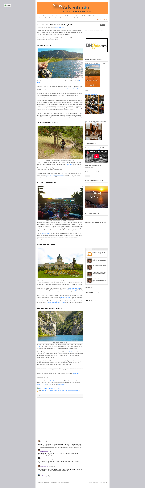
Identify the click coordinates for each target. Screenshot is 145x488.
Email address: (88, 171)
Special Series (75, 16)
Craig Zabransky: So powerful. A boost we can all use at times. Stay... (99, 259)
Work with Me (69, 17)
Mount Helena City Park (49, 392)
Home (40, 15)
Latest (99, 249)
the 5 (57, 392)
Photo (62, 27)
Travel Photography (60, 17)
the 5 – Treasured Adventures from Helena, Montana (55, 25)
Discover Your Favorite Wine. (91, 94)
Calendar (51, 17)
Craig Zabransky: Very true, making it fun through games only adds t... (99, 280)
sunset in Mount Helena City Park (54, 175)
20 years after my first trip (72, 88)
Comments (88, 249)
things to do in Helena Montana (70, 392)
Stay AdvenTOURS (86, 16)
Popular (94, 249)
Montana (41, 392)
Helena (70, 390)
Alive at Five (69, 164)
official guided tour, (65, 297)
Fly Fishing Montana (52, 390)
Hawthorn (39, 346)
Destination (58, 27)
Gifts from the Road (43, 17)
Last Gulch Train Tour (74, 288)
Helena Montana (76, 390)
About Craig (76, 18)
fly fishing (44, 390)
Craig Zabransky (42, 27)
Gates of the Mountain (62, 390)
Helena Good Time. (78, 373)
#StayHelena (61, 384)
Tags (103, 249)
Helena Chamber (51, 380)
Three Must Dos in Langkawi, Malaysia (45, 395)
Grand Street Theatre (74, 228)
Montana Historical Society (69, 290)
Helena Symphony (46, 233)
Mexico (48, 16)
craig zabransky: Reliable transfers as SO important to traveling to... (99, 266)
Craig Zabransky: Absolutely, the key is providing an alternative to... (99, 273)
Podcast (95, 15)
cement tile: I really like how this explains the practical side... (99, 253)
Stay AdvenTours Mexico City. (94, 149)
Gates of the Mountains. (71, 351)
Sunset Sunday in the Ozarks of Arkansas (74, 395)
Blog (44, 15)
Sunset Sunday (55, 16)
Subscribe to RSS (101, 19)
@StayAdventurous (41, 384)
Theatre (60, 392)
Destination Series (65, 16)
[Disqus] (60, 419)
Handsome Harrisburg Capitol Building (55, 302)
